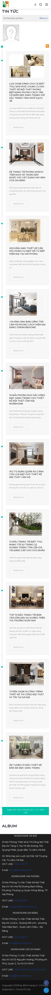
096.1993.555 (20, 900)
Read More (18, 127)
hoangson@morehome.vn (23, 906)
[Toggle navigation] (46, 4)
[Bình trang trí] (6, 4)
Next (42, 810)
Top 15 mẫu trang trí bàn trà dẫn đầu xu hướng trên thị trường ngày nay (27, 618)
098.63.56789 (21, 969)
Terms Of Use (23, 989)
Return (44, 18)
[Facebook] (46, 983)
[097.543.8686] (46, 990)
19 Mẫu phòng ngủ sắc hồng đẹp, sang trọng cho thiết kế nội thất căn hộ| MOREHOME (27, 399)
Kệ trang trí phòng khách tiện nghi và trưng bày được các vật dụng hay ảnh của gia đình (27, 176)
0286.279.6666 (38, 969)
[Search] (40, 4)
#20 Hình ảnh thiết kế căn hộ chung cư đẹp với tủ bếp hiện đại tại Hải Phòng (27, 251)
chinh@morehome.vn (20, 870)
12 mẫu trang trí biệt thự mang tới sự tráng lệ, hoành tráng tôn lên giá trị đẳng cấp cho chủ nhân (27, 546)
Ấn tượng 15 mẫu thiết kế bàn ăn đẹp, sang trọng (25, 766)
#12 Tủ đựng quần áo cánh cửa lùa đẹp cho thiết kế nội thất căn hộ (26, 474)
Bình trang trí (30, 985)
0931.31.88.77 (21, 864)
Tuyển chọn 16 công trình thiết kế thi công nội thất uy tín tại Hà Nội (26, 694)
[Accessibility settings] (35, 4)
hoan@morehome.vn (20, 976)
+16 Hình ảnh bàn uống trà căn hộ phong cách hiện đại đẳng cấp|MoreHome (27, 324)
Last (25, 812)
